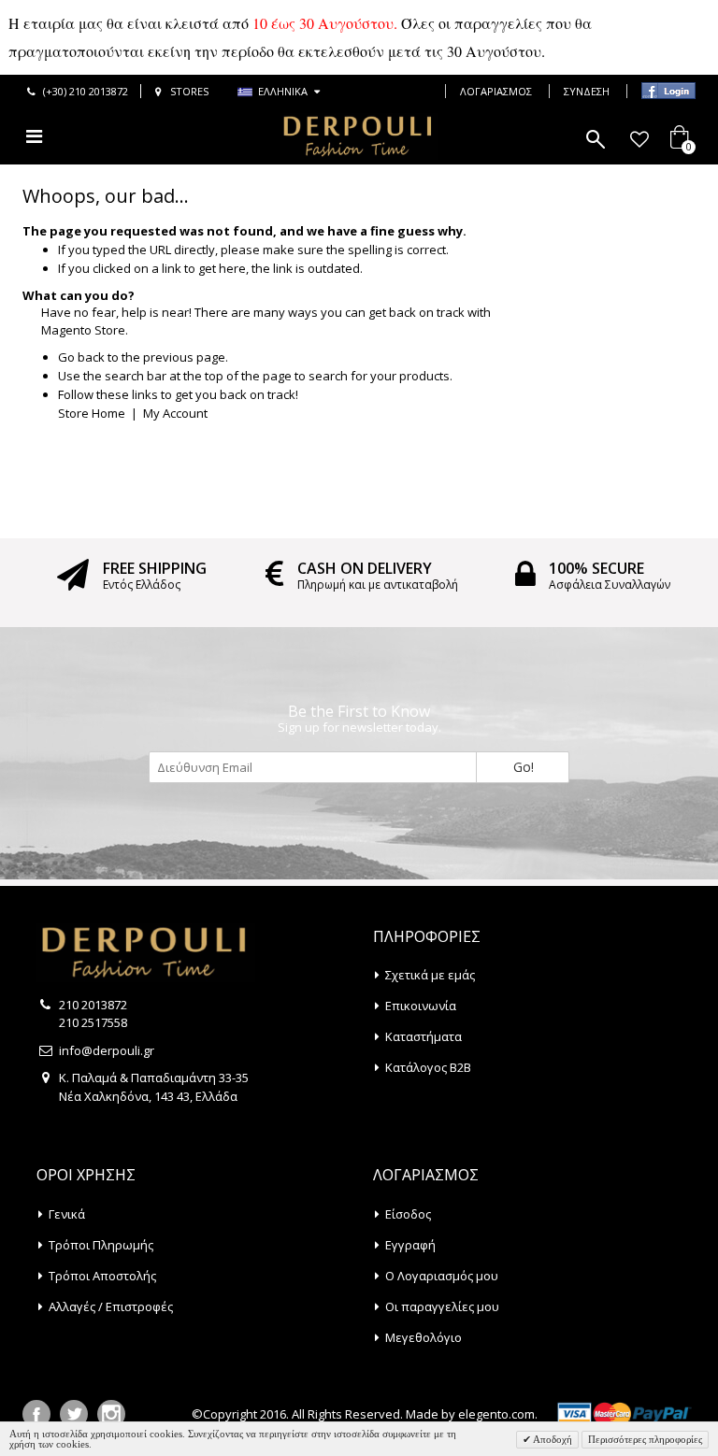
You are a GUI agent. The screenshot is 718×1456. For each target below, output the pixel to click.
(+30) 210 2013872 (85, 91)
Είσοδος (408, 1214)
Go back (81, 357)
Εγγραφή (410, 1244)
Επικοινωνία (420, 1005)
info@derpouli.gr (106, 1050)
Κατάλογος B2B (428, 1067)
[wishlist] (639, 139)
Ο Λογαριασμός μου (441, 1275)
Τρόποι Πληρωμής (101, 1244)
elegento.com (496, 1414)
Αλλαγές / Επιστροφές (111, 1306)
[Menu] (34, 136)
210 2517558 (93, 1022)
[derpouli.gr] (359, 136)
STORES (189, 91)
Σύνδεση (587, 91)
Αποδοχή (551, 1439)
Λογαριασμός (496, 91)
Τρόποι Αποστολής (102, 1275)
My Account (175, 413)
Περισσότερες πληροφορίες (645, 1439)
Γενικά (67, 1214)
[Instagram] (111, 1414)
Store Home (91, 413)
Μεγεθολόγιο (423, 1337)
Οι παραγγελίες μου (442, 1306)
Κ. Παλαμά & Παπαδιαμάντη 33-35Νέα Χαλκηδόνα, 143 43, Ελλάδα (154, 1087)
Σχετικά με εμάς (430, 974)
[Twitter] (74, 1414)
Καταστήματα (423, 1036)
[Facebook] (36, 1414)
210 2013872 (93, 1004)
